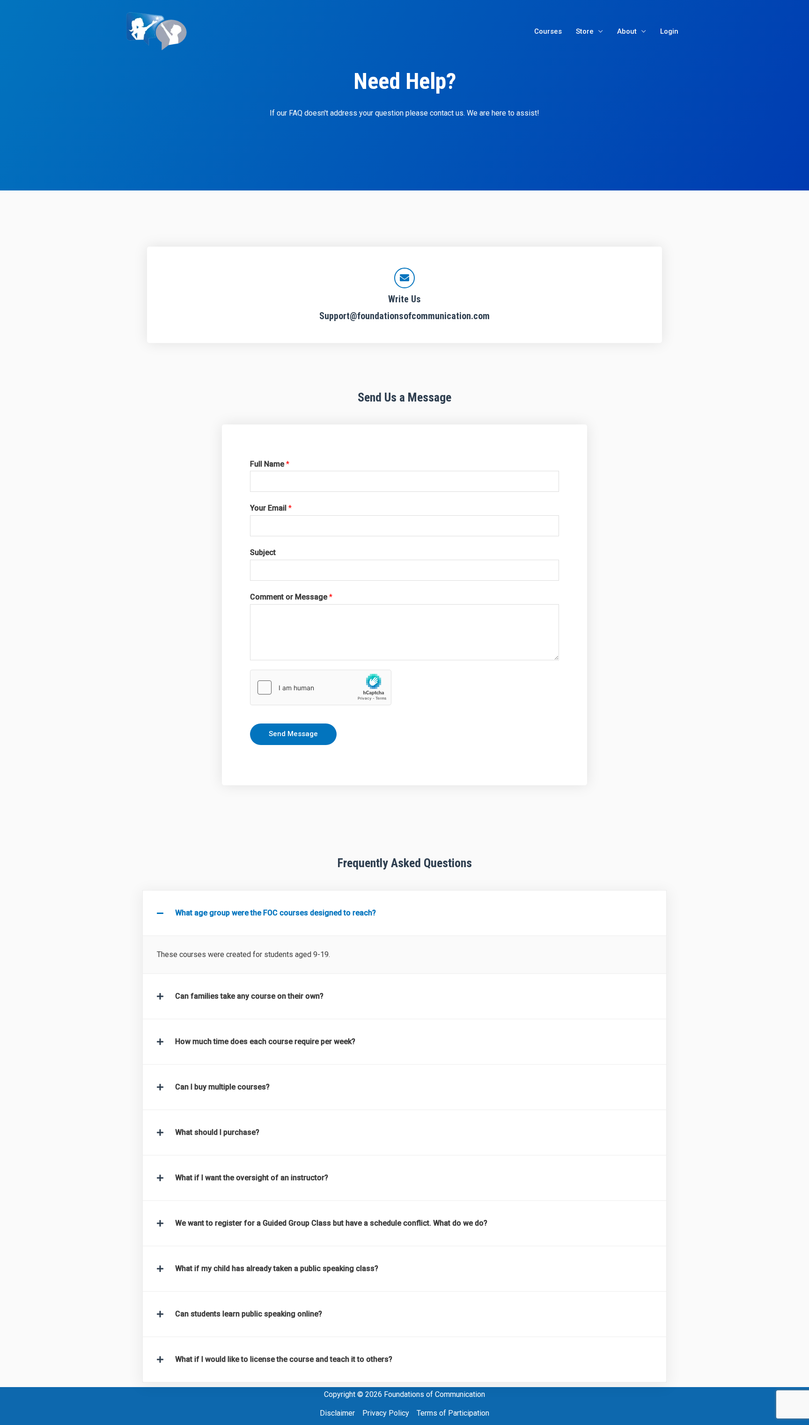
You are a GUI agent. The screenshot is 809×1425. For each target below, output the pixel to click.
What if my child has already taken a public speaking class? (276, 1268)
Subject (263, 552)
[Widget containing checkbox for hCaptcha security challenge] (320, 687)
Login (669, 31)
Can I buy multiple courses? (222, 1086)
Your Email (271, 508)
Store (585, 31)
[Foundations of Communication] (157, 30)
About (627, 31)
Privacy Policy (385, 1413)
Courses (548, 31)
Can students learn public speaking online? (248, 1313)
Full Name (269, 464)
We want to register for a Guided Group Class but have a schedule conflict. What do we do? (331, 1223)
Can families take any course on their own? (249, 996)
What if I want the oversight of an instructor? (251, 1177)
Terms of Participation (453, 1413)
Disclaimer (337, 1413)
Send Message (293, 734)
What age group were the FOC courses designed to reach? (275, 912)
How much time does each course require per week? (265, 1041)
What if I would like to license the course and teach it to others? (283, 1359)
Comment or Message (291, 596)
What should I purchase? (217, 1132)
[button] (404, 913)
